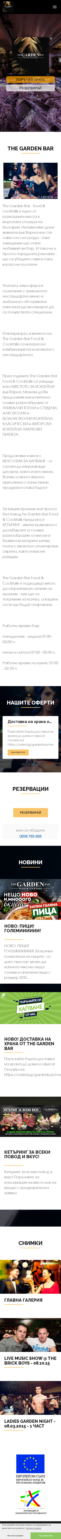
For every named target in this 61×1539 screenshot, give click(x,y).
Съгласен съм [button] (45, 1536)
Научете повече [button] (33, 1528)
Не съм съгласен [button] (15, 1536)
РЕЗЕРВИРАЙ (30, 812)
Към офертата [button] (18, 752)
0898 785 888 (30, 836)
